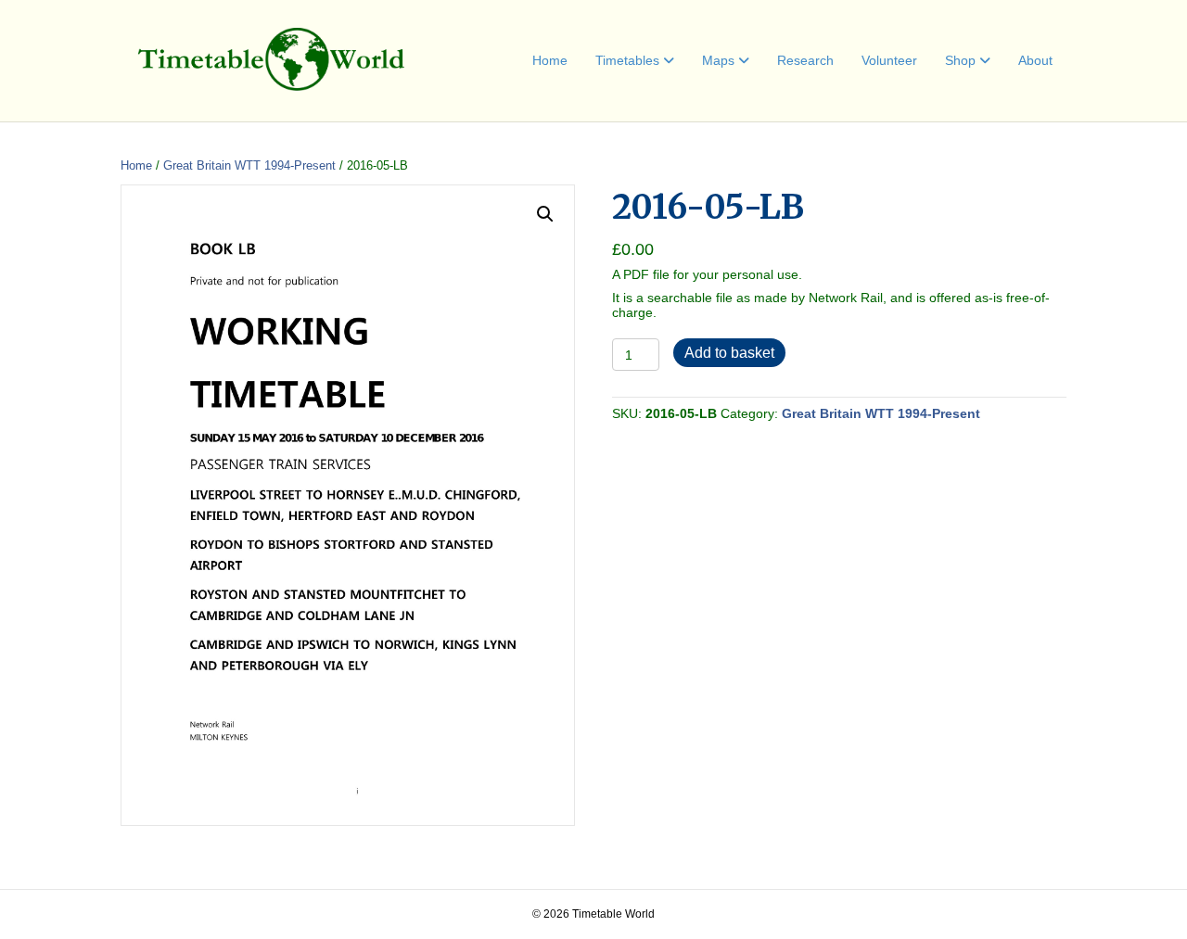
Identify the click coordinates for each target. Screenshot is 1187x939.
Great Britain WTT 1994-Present (249, 165)
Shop (960, 60)
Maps (718, 60)
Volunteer (889, 60)
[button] (545, 214)
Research (805, 60)
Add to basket (729, 353)
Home (550, 60)
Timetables (627, 60)
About (1035, 60)
